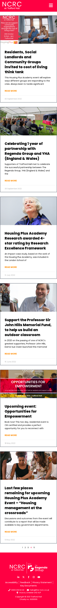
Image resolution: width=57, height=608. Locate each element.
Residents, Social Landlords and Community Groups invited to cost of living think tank (26, 60)
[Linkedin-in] (18, 575)
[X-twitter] (23, 575)
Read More (11, 88)
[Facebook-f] (28, 575)
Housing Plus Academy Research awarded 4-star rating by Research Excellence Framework (26, 239)
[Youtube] (39, 575)
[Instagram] (33, 575)
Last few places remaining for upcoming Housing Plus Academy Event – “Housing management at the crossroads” (27, 498)
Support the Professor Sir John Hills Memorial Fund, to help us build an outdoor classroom (28, 325)
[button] (28, 607)
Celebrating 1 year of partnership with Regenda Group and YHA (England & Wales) (27, 149)
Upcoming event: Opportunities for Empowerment (21, 409)
